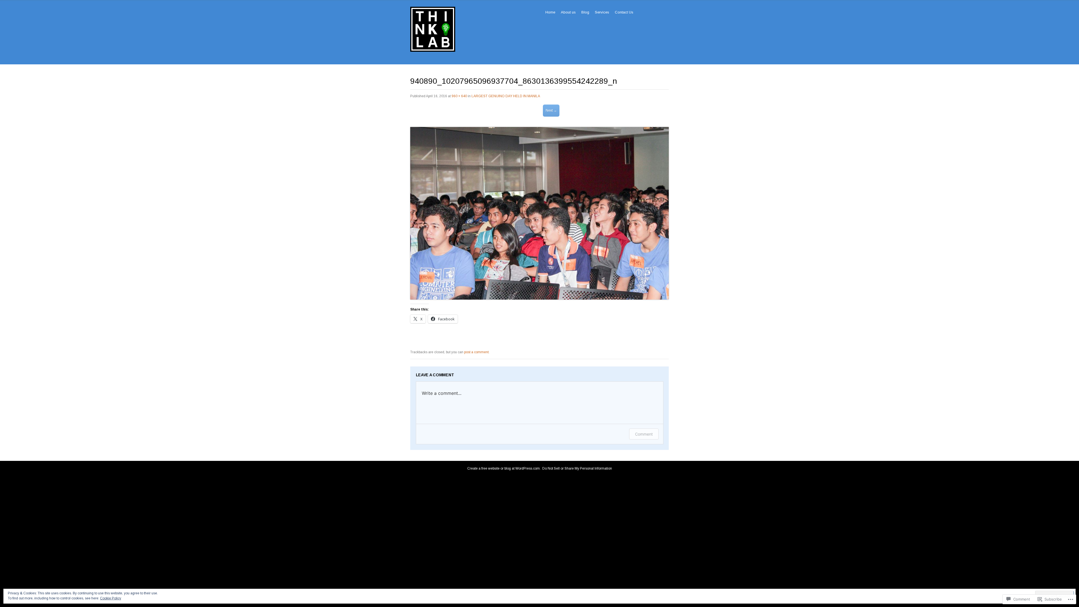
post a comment (476, 352)
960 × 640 (459, 96)
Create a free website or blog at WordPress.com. (504, 468)
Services (602, 12)
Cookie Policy (110, 598)
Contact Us (624, 12)
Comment (644, 434)
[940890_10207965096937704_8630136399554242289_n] (539, 298)
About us (568, 12)
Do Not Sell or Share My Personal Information (577, 468)
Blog (585, 12)
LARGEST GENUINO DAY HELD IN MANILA (506, 96)
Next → (551, 110)
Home (550, 12)
